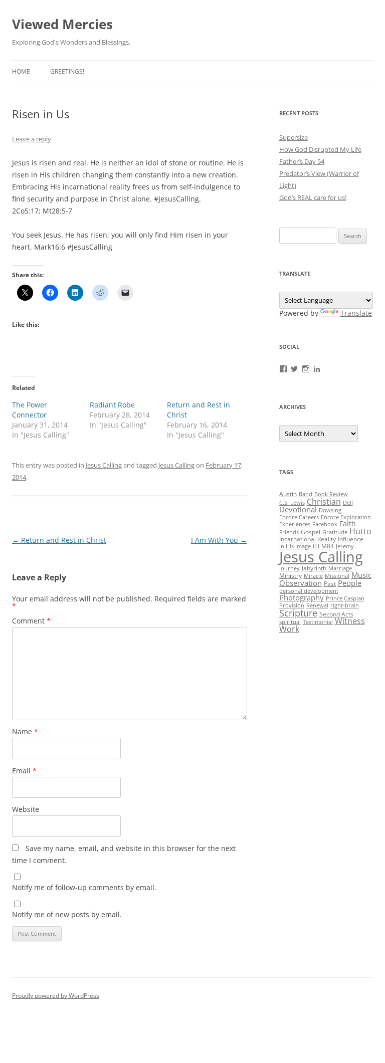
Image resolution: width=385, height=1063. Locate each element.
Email (24, 770)
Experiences (294, 524)
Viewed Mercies (62, 24)
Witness (350, 620)
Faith (347, 523)
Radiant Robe (112, 404)
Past (330, 583)
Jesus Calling (104, 465)
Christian (324, 501)
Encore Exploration (346, 517)
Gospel (310, 532)
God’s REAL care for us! (312, 197)
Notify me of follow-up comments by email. (84, 887)
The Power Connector (29, 409)
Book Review (331, 494)
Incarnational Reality (307, 539)
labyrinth (314, 568)
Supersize (293, 137)
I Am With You (219, 540)
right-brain (344, 605)
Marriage (340, 568)
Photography (301, 597)
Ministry (290, 575)
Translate (356, 313)
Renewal (317, 605)
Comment (31, 620)
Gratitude (334, 532)
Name (25, 731)
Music (361, 575)
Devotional (298, 509)
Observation (300, 583)
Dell (348, 502)
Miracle (313, 575)
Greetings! (67, 71)
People (349, 583)
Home (21, 71)
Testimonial (318, 621)
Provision (291, 605)
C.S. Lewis (292, 502)
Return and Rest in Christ (59, 540)
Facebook (324, 524)
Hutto (360, 531)
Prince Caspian (345, 598)
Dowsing (330, 510)
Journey (289, 568)
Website (25, 809)
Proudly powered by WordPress (55, 995)
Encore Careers (299, 517)
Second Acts (336, 614)
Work (289, 628)
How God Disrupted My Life (320, 149)
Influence (350, 539)
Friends (289, 532)
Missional (337, 575)
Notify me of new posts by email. (67, 914)
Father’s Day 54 (301, 161)
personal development (308, 590)
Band (305, 494)
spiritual (290, 621)
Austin (288, 494)
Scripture (298, 613)
